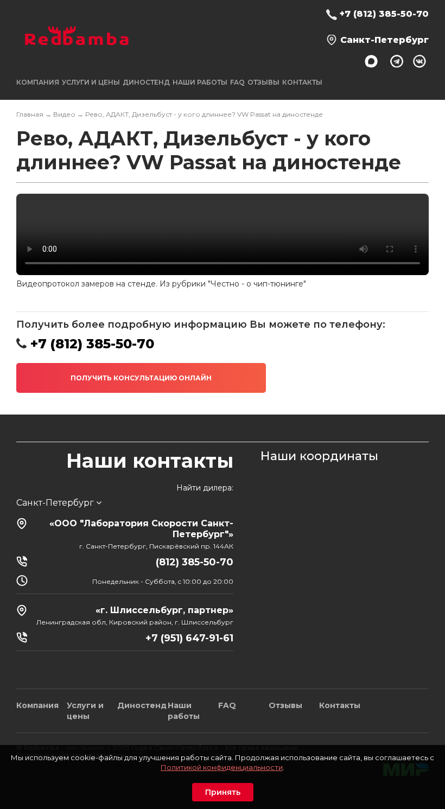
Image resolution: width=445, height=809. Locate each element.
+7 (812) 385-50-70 (384, 14)
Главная (29, 114)
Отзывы (263, 82)
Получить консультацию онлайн (141, 378)
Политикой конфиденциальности (222, 767)
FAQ (237, 82)
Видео (64, 114)
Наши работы (200, 82)
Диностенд (146, 82)
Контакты (302, 82)
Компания (37, 705)
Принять (222, 792)
